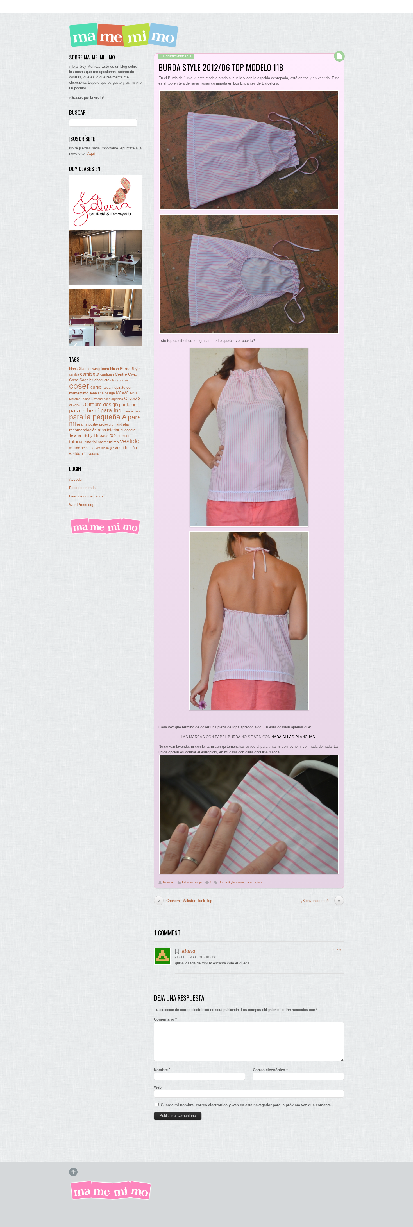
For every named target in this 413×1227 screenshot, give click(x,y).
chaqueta (101, 380)
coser (240, 882)
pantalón (128, 404)
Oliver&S (132, 398)
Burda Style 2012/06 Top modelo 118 (220, 67)
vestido (129, 441)
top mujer (123, 435)
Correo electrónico (270, 1070)
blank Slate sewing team (89, 369)
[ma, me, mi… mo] (125, 43)
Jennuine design (102, 393)
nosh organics (113, 399)
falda (106, 387)
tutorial (76, 441)
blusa (114, 369)
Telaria (75, 435)
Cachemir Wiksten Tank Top (184, 900)
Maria (188, 951)
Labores (187, 882)
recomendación (83, 430)
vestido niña (126, 447)
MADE (134, 393)
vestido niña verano (84, 454)
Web (158, 1087)
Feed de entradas (83, 488)
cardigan (107, 374)
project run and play (114, 424)
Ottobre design (101, 404)
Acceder (76, 479)
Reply (336, 950)
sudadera (128, 430)
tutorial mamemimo (102, 442)
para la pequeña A (98, 417)
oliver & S (76, 405)
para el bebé (84, 410)
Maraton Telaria (79, 399)
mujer (199, 882)
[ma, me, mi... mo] (105, 533)
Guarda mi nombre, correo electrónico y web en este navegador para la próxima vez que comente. (246, 1105)
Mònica (168, 882)
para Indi (111, 410)
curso (95, 387)
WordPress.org (81, 505)
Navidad (97, 399)
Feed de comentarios (86, 496)
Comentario (165, 1019)
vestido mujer (105, 448)
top (259, 882)
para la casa (132, 411)
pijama (82, 424)
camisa (74, 374)
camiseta (89, 374)
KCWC (122, 392)
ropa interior (108, 430)
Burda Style (227, 882)
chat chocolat (119, 380)
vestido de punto (81, 448)
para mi (251, 882)
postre (93, 424)
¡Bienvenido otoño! (321, 900)
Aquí (91, 153)
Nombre (162, 1070)
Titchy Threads (95, 435)
